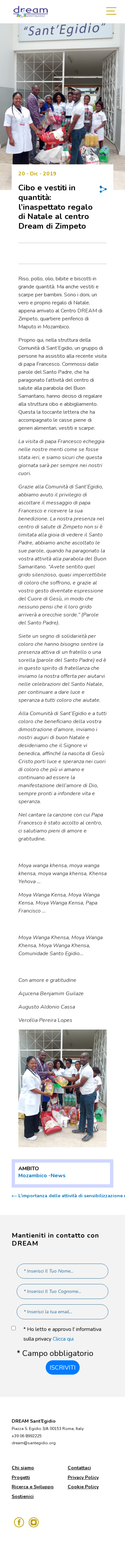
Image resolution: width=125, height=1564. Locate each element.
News (58, 1175)
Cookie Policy (83, 1487)
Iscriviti (63, 1368)
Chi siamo (23, 1468)
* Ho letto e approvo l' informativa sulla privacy (62, 1334)
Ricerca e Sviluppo (33, 1487)
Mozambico (32, 1175)
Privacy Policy (83, 1477)
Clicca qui (63, 1339)
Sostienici (23, 1496)
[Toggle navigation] (113, 11)
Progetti (21, 1477)
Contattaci (79, 1468)
